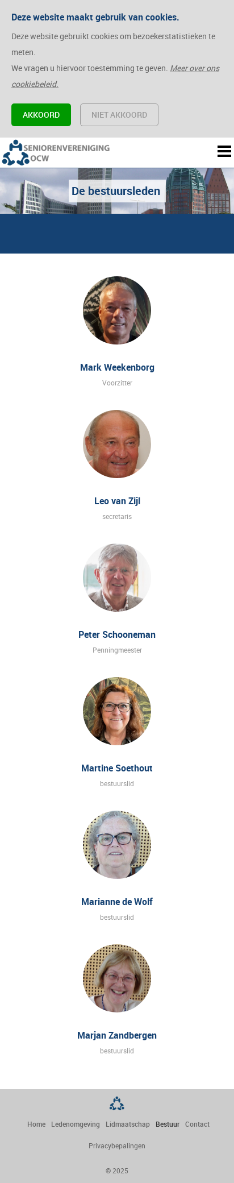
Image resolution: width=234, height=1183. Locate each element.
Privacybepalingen (117, 1145)
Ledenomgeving (75, 1123)
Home (36, 1123)
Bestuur (167, 1123)
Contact (197, 1123)
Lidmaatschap (128, 1123)
